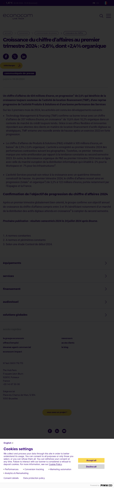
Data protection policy (34, 478)
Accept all (91, 460)
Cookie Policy (55, 464)
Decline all (91, 466)
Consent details (11, 478)
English (7, 443)
